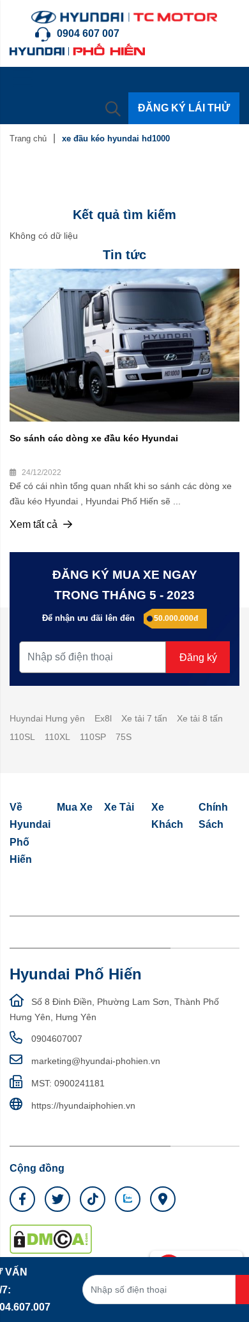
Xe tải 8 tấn (200, 718)
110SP (93, 737)
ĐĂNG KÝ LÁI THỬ (184, 108)
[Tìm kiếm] (113, 108)
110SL (22, 737)
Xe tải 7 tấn (144, 718)
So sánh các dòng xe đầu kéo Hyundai (94, 438)
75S (124, 737)
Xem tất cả (35, 524)
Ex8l (103, 718)
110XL (57, 737)
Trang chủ (28, 138)
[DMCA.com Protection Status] (51, 1238)
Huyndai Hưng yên (47, 718)
